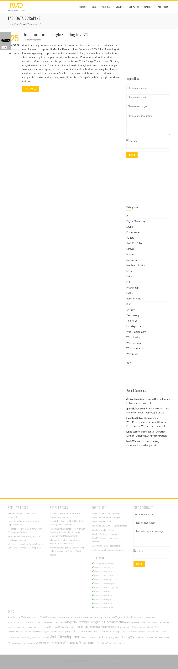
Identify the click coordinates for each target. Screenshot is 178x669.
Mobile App (53, 627)
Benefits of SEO (32, 617)
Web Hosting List (139, 637)
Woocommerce (134, 348)
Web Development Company (98, 637)
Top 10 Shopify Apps (101, 521)
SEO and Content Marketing (35, 631)
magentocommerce (17, 622)
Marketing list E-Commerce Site (37, 627)
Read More (30, 89)
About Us (119, 6)
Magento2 (132, 260)
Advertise (148, 6)
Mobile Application (136, 265)
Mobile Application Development (94, 627)
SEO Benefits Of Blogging (58, 631)
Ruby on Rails (133, 298)
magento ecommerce (16, 627)
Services (82, 6)
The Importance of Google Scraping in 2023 (55, 34)
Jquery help (111, 617)
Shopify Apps (108, 631)
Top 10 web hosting (15, 637)
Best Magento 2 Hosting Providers (108, 549)
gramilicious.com (135, 408)
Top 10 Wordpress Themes (104, 533)
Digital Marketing (135, 221)
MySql (129, 270)
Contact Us (134, 6)
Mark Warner (133, 441)
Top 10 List (132, 320)
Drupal (130, 226)
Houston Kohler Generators (141, 418)
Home (10, 24)
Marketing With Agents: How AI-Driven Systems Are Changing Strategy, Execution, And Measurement (67, 532)
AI (127, 215)
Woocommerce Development (21, 643)
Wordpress (132, 353)
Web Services (133, 343)
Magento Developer (78, 622)
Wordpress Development (80, 642)
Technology (132, 315)
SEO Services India (94, 631)
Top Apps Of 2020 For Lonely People (109, 525)
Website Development (159, 637)
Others (130, 276)
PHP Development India (140, 627)
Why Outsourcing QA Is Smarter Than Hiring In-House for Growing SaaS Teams (67, 551)
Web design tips (29, 637)
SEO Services (79, 631)
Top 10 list (163, 631)
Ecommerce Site (62, 617)
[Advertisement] (148, 54)
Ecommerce (132, 232)
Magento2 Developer (125, 617)
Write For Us (163, 6)
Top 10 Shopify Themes (103, 529)
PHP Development (121, 627)
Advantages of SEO (16, 617)
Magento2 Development (146, 617)
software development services (146, 631)
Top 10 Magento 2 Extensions (106, 513)
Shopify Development (124, 631)
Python (130, 293)
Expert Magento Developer (80, 617)
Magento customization (36, 622)
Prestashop (132, 287)
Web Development (32, 40)
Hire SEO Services (99, 617)
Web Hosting (133, 337)
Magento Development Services (157, 622)
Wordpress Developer (49, 643)
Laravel (130, 248)
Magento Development (107, 622)
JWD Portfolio (134, 243)
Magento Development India (134, 622)
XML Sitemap (101, 660)
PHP (128, 282)
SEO (128, 304)
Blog (94, 6)
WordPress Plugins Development (111, 643)
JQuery (130, 237)
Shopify (130, 309)
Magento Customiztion (56, 622)
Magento (131, 254)
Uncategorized (134, 326)
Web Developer (42, 637)
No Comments (14, 53)
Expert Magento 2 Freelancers (106, 545)
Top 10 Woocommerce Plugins (106, 517)
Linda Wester (133, 431)
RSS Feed (115, 660)
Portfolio (106, 6)
